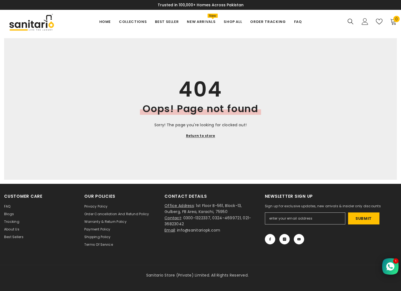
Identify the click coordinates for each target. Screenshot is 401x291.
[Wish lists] (379, 21)
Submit (363, 218)
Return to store (200, 135)
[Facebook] (270, 239)
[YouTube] (299, 239)
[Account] (365, 21)
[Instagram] (284, 239)
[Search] (350, 21)
